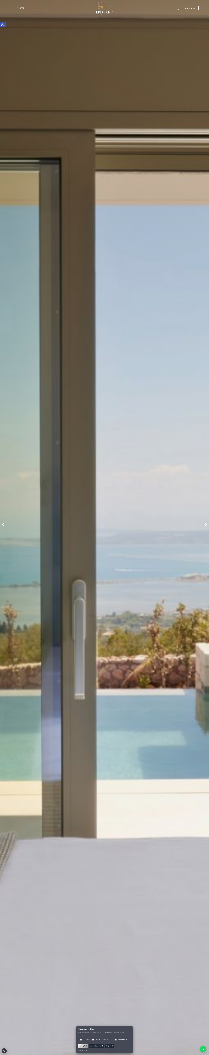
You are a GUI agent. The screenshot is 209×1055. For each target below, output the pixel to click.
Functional (122, 1040)
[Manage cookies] (4, 1050)
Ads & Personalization (104, 1040)
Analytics (87, 1040)
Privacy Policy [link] (82, 1050)
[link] (3, 24)
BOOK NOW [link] (190, 8)
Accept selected (96, 1046)
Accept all (83, 1046)
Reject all (109, 1046)
